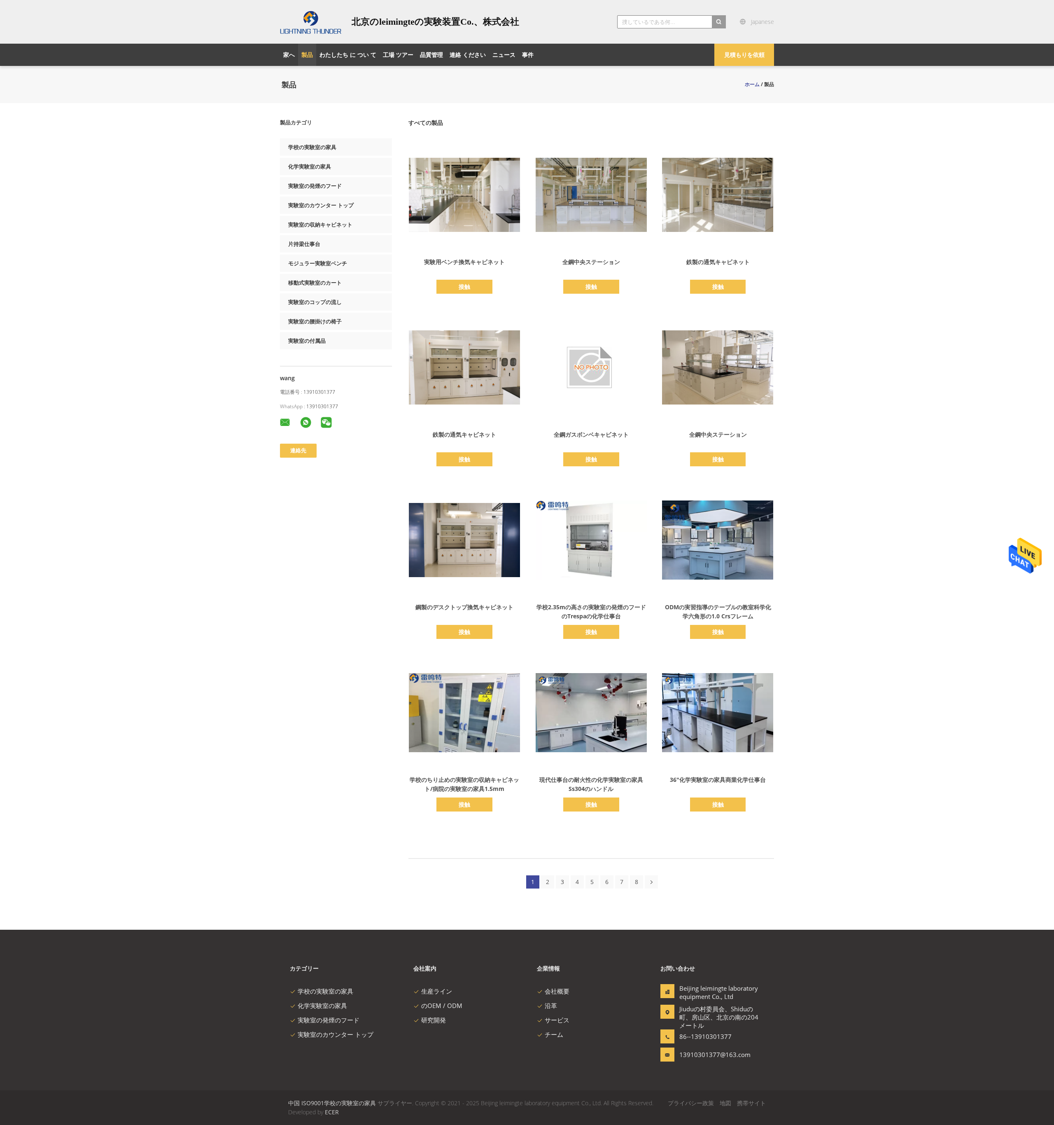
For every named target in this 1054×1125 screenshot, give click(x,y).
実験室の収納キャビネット (320, 224)
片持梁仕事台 (304, 244)
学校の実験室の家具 (312, 147)
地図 (725, 1103)
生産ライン (436, 991)
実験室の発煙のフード (315, 185)
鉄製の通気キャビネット (718, 262)
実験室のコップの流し (315, 302)
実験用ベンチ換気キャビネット (464, 262)
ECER (332, 1112)
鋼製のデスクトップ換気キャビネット (464, 607)
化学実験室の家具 (309, 166)
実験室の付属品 (307, 340)
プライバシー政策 (691, 1103)
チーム (554, 1034)
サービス (557, 1020)
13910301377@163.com (705, 1054)
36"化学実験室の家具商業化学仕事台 (718, 780)
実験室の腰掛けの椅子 (315, 321)
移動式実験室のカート (315, 282)
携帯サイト (751, 1103)
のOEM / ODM (441, 1005)
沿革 (551, 1005)
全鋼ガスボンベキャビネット (591, 434)
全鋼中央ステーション (591, 262)
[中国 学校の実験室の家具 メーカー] (311, 22)
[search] (719, 21)
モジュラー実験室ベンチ (317, 263)
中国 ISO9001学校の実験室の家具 (332, 1103)
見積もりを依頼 (744, 54)
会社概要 (557, 991)
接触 (464, 286)
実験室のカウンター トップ (321, 205)
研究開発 (433, 1020)
